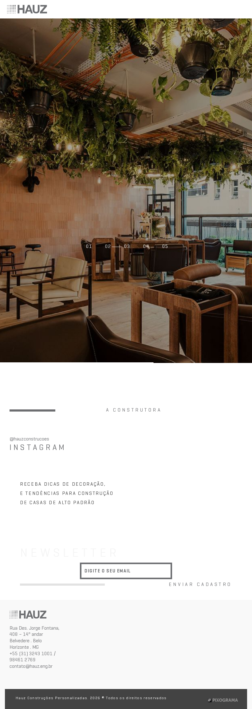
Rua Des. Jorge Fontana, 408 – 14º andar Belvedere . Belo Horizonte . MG (34, 637)
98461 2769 (23, 660)
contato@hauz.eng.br (31, 666)
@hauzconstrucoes (29, 439)
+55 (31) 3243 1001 (31, 653)
